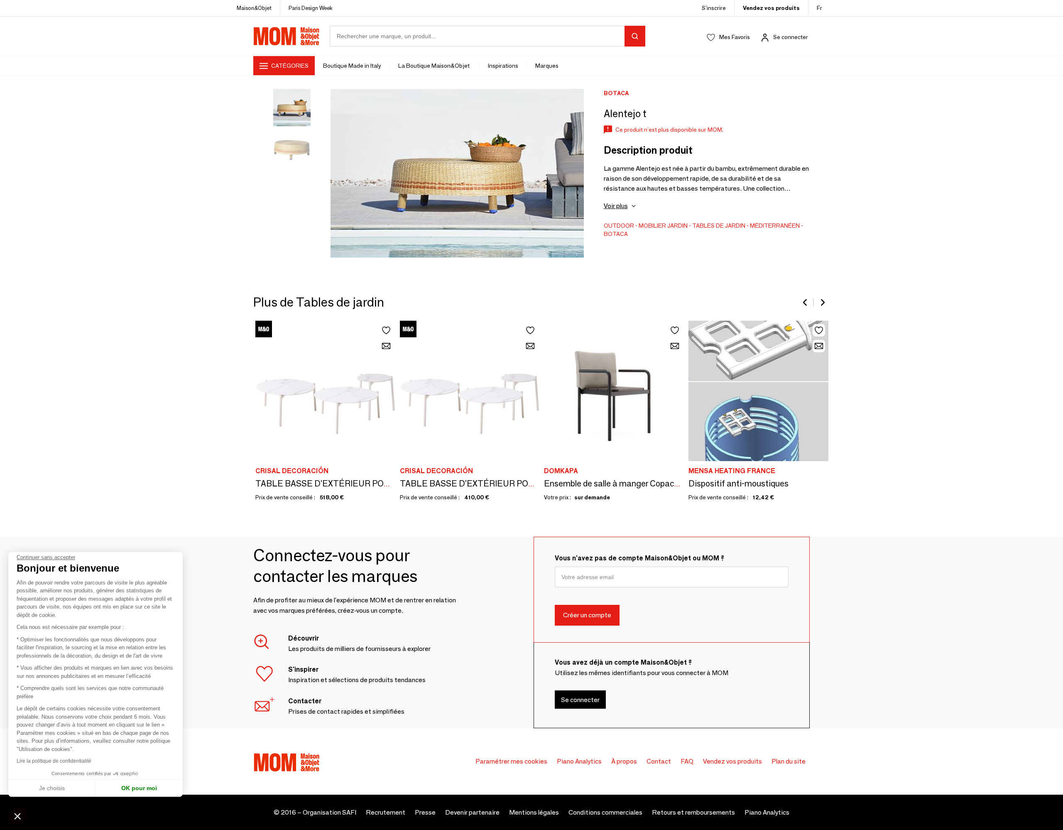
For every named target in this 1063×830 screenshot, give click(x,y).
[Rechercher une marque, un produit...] (635, 36)
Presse (425, 812)
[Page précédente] (805, 302)
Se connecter (790, 37)
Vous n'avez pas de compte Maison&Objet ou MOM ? (639, 558)
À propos (624, 761)
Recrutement (385, 812)
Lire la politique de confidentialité (54, 761)
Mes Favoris (734, 37)
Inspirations (503, 65)
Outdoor (619, 225)
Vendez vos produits (771, 8)
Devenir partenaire (472, 812)
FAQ (687, 761)
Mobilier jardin (663, 225)
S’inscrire (714, 8)
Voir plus (616, 206)
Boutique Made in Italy (352, 65)
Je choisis (52, 788)
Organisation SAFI (329, 812)
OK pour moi (139, 788)
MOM (286, 36)
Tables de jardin (718, 225)
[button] (17, 816)
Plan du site (789, 761)
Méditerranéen (775, 225)
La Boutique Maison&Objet (434, 65)
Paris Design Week (311, 8)
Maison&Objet (254, 8)
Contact (659, 761)
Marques (546, 65)
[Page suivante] (822, 302)
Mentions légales (534, 812)
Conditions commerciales (605, 812)
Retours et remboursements (693, 812)
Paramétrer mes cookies (511, 761)
